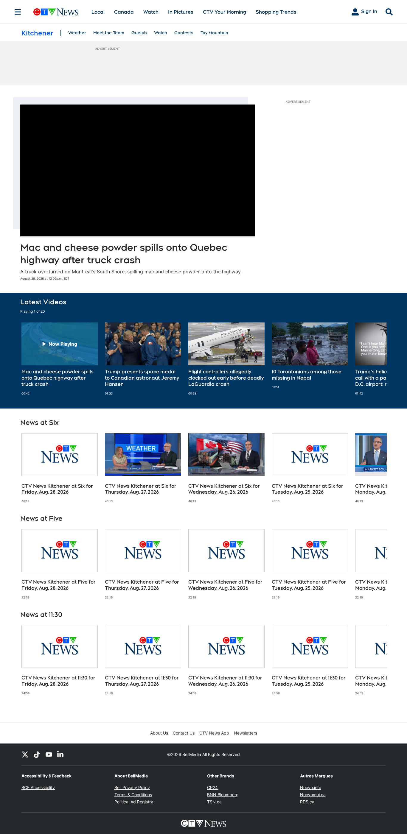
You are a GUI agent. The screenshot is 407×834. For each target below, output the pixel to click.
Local (98, 12)
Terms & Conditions (133, 794)
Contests (183, 32)
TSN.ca (214, 801)
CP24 (212, 787)
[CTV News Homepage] (55, 11)
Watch (151, 12)
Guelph (139, 32)
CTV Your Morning (224, 12)
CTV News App (214, 732)
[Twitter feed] (25, 754)
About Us (159, 732)
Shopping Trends (276, 12)
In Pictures (180, 12)
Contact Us (184, 732)
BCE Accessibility (38, 787)
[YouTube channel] (48, 754)
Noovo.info (310, 787)
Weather (77, 32)
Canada (124, 12)
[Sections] (18, 12)
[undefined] (59, 358)
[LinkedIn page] (60, 754)
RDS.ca (307, 801)
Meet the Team (108, 32)
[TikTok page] (37, 754)
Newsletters (245, 732)
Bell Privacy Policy (132, 787)
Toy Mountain (214, 32)
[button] (375, 358)
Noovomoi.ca (313, 794)
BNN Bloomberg (223, 794)
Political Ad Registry (133, 801)
